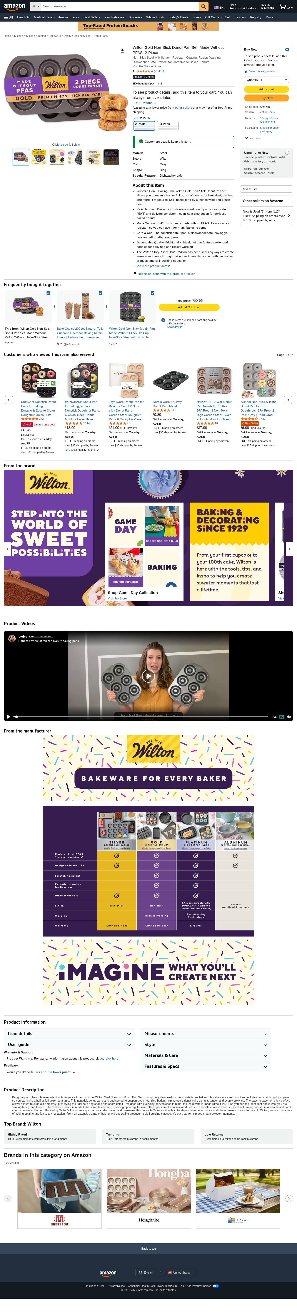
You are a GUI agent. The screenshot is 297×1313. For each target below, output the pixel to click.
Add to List (250, 189)
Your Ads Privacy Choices (196, 1286)
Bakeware (55, 35)
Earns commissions (41, 636)
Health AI (23, 17)
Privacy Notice (116, 1286)
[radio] (21, 157)
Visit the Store (117, 598)
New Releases (114, 17)
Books (196, 17)
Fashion (240, 17)
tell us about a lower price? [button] (51, 1072)
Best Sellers (92, 17)
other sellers (183, 107)
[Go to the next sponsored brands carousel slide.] (289, 1198)
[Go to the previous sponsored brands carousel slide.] (7, 1198)
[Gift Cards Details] (221, 17)
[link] (80, 307)
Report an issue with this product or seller (166, 273)
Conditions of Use (94, 1286)
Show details (174, 327)
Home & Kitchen (13, 35)
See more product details (153, 266)
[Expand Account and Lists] (256, 8)
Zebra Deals (267, 112)
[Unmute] (289, 716)
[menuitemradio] (281, 717)
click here (111, 1058)
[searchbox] (120, 6)
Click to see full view (66, 144)
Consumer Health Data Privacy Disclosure (153, 1286)
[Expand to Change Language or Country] (225, 8)
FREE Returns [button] (143, 103)
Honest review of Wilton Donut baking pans (48, 641)
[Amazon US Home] (108, 1274)
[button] (8, 17)
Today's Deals (178, 17)
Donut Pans (101, 35)
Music (270, 17)
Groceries (135, 17)
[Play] (7, 717)
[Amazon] (15, 6)
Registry (255, 17)
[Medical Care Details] (54, 17)
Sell (227, 17)
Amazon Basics (68, 17)
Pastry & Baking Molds (77, 35)
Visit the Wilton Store (147, 66)
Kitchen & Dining (36, 35)
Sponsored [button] (10, 1162)
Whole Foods (155, 17)
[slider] (140, 716)
